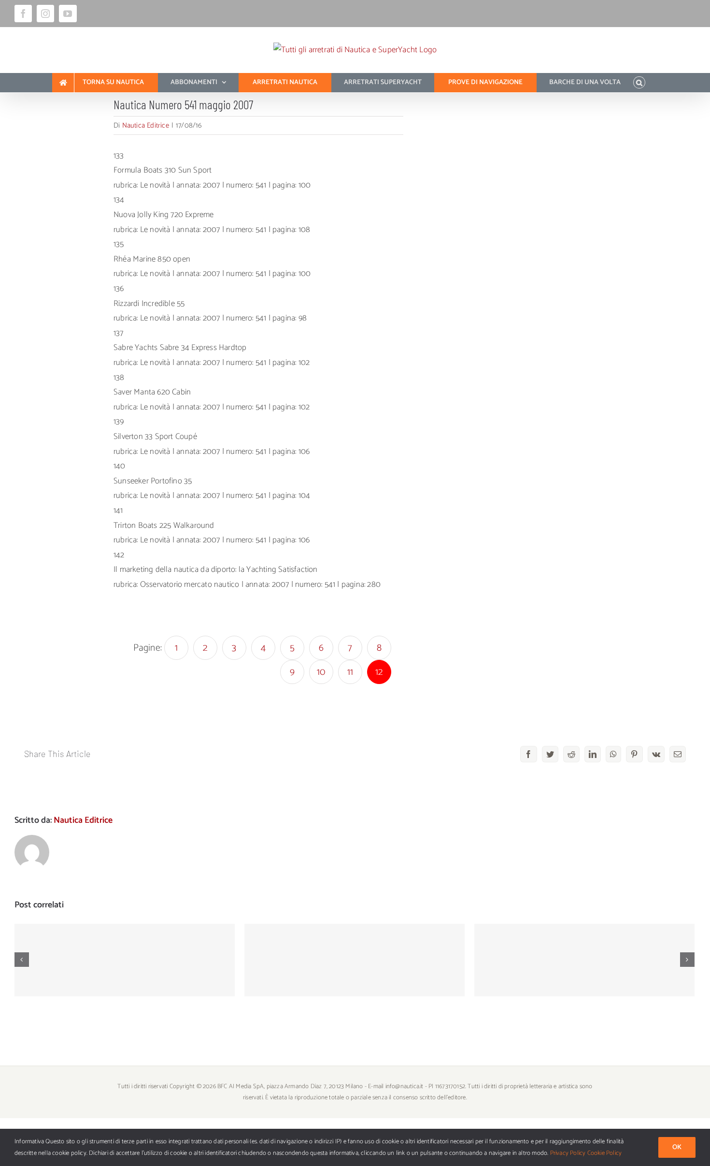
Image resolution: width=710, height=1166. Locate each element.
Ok (677, 1147)
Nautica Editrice (145, 125)
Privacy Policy (568, 1153)
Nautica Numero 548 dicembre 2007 (124, 952)
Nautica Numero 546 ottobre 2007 (584, 952)
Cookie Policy (604, 1153)
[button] (639, 82)
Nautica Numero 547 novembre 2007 (354, 952)
